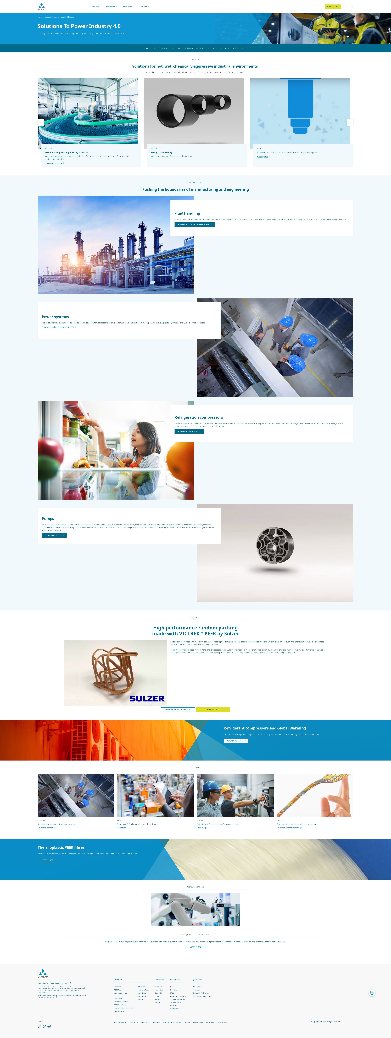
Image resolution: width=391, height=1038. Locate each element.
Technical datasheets (177, 999)
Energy (157, 996)
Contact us (196, 990)
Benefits (147, 48)
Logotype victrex (42, 6)
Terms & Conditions (120, 1022)
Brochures (173, 990)
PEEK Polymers (119, 990)
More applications (240, 48)
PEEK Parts (118, 999)
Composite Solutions (121, 1002)
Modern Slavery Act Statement (172, 1022)
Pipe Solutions (119, 1011)
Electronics (158, 993)
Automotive (159, 990)
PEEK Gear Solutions (121, 1005)
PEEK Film (140, 999)
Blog (171, 987)
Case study (176, 48)
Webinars (173, 1005)
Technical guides (175, 1002)
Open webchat (372, 993)
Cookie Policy (156, 1022)
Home (40, 17)
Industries (47, 17)
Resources (212, 48)
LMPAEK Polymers (120, 993)
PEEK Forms (141, 987)
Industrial (55, 17)
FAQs (172, 993)
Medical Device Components (123, 1008)
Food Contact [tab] (204, 934)
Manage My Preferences (200, 993)
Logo (43, 973)
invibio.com (209, 1022)
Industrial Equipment (68, 17)
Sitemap (187, 1022)
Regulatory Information (178, 996)
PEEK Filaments (142, 996)
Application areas (161, 48)
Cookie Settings (222, 1022)
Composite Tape (143, 990)
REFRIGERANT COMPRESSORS (194, 48)
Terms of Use (133, 1022)
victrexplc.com (197, 1022)
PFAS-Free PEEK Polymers (201, 996)
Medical (157, 1002)
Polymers (117, 987)
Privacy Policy (145, 1022)
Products (95, 6)
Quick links (197, 979)
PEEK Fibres (224, 48)
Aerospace (158, 987)
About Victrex (197, 987)
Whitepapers (174, 1009)
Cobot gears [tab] (186, 934)
